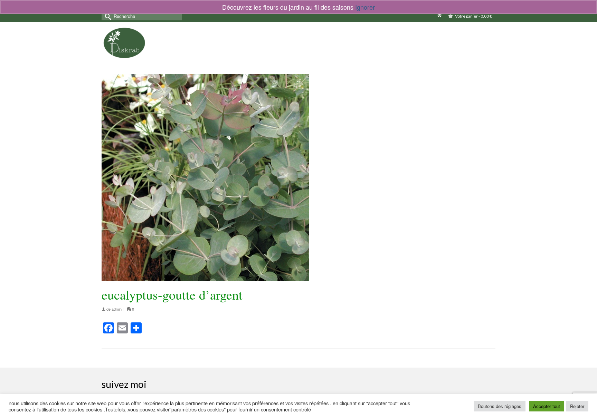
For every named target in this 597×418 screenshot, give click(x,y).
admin (117, 309)
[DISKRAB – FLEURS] (124, 43)
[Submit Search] (107, 16)
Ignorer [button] (365, 6)
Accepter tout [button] (546, 406)
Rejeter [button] (577, 406)
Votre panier (473, 16)
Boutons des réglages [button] (499, 406)
